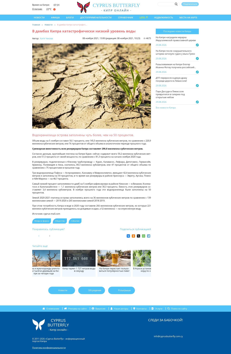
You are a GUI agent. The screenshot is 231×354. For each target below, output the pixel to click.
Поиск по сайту (179, 308)
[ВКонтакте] (128, 236)
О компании (52, 308)
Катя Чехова (46, 38)
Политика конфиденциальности (49, 348)
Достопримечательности (96, 17)
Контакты (141, 308)
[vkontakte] (192, 10)
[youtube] (197, 10)
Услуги (158, 308)
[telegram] (187, 10)
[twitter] (182, 10)
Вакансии (100, 308)
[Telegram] (148, 236)
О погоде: (37, 8)
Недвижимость (163, 17)
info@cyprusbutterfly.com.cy (168, 336)
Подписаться (190, 4)
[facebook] (173, 10)
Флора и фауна (41, 221)
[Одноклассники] (133, 236)
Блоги (70, 17)
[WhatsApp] (143, 236)
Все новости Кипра (166, 107)
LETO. (142, 17)
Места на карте (188, 17)
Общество (60, 221)
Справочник (125, 17)
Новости (39, 17)
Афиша (55, 17)
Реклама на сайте (77, 308)
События (75, 221)
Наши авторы (121, 308)
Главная (36, 24)
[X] (138, 236)
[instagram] (178, 10)
